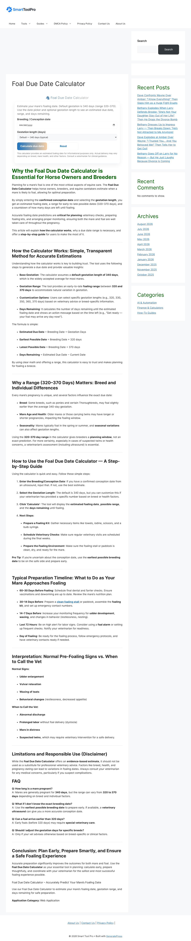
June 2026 (143, 234)
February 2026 (146, 254)
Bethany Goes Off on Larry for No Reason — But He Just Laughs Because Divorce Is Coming (157, 157)
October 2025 (145, 274)
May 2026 (143, 239)
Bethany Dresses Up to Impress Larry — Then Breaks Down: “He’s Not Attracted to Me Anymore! (157, 128)
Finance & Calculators (150, 307)
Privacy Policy (84, 23)
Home (12, 23)
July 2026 (143, 229)
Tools (24, 23)
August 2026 (145, 224)
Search (142, 41)
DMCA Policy (61, 23)
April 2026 (143, 244)
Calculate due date (32, 146)
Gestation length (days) (31, 131)
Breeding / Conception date (33, 119)
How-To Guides (146, 312)
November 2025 (147, 269)
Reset (63, 146)
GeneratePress (114, 936)
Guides (40, 23)
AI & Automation (147, 302)
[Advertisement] (67, 52)
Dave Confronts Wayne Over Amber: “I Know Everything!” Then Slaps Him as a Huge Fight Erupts (157, 99)
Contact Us (104, 23)
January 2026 (145, 259)
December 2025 (147, 264)
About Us (120, 23)
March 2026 (144, 249)
